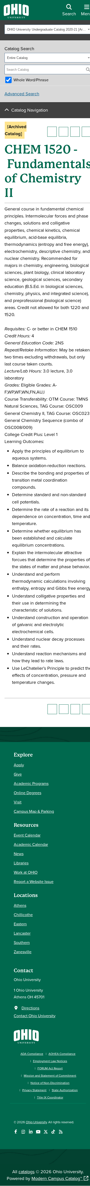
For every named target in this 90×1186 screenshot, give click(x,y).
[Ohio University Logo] (16, 17)
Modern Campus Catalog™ (57, 1178)
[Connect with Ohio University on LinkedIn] (31, 1132)
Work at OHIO (26, 872)
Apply (19, 765)
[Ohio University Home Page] (26, 1036)
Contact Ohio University (35, 1015)
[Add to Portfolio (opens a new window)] (52, 132)
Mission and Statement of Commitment (50, 1075)
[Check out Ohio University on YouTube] (38, 1132)
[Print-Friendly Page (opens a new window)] (75, 132)
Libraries (21, 863)
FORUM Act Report (50, 1068)
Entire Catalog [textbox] (17, 58)
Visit (18, 802)
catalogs (26, 1171)
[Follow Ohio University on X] (45, 1132)
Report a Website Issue (34, 881)
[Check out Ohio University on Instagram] (23, 1132)
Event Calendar (27, 835)
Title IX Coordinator (50, 1097)
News (19, 853)
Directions (30, 1008)
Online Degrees (27, 792)
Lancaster (22, 933)
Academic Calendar (31, 844)
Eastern (20, 924)
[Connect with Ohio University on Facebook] (15, 1132)
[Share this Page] (63, 131)
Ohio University (36, 1122)
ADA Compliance (31, 1054)
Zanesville (23, 951)
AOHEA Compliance (62, 1054)
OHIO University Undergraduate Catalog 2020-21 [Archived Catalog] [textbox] (46, 29)
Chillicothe (23, 914)
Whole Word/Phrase (31, 80)
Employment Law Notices (50, 1061)
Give (18, 774)
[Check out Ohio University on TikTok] (53, 1132)
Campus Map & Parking (34, 811)
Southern (22, 942)
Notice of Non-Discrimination (50, 1083)
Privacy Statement (34, 1090)
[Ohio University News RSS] (61, 1132)
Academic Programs (31, 783)
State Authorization (65, 1090)
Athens (20, 905)
